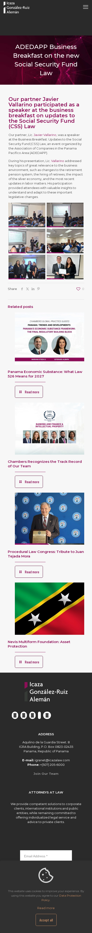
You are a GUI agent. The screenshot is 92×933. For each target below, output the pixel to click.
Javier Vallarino (45, 135)
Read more (46, 908)
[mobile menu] (86, 7)
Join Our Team (46, 773)
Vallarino (57, 161)
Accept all (46, 920)
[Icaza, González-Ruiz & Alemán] (17, 7)
